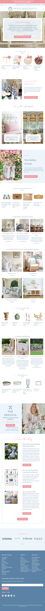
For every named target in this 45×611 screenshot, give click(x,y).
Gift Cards (22, 563)
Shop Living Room (22, 241)
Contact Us (34, 561)
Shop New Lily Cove (31, 176)
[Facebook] (6, 596)
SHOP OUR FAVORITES (31, 97)
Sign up (5, 588)
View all (22, 53)
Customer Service (36, 557)
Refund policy (35, 567)
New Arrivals (5, 557)
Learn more (10, 425)
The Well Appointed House (15, 605)
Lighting (4, 561)
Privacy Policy (23, 560)
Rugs (3, 560)
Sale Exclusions (35, 568)
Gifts (3, 570)
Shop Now (12, 275)
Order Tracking (35, 560)
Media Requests (35, 563)
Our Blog (22, 564)
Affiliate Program (36, 564)
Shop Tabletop (8, 241)
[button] (44, 5)
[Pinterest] (11, 596)
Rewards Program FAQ (37, 570)
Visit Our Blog (22, 519)
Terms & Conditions (24, 561)
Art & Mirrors (5, 563)
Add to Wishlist (3, 57)
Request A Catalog (24, 568)
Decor (3, 564)
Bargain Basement (6, 571)
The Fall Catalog (24, 571)
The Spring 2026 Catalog (25, 570)
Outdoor (4, 568)
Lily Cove (4, 574)
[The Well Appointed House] (22, 9)
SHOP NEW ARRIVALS (22, 37)
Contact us (23, 4)
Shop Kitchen (36, 243)
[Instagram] (9, 596)
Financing (34, 571)
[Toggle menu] (1, 4)
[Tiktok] (14, 596)
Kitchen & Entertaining (7, 567)
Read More (27, 486)
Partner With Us (24, 567)
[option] (22, 29)
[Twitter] (3, 596)
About (21, 557)
